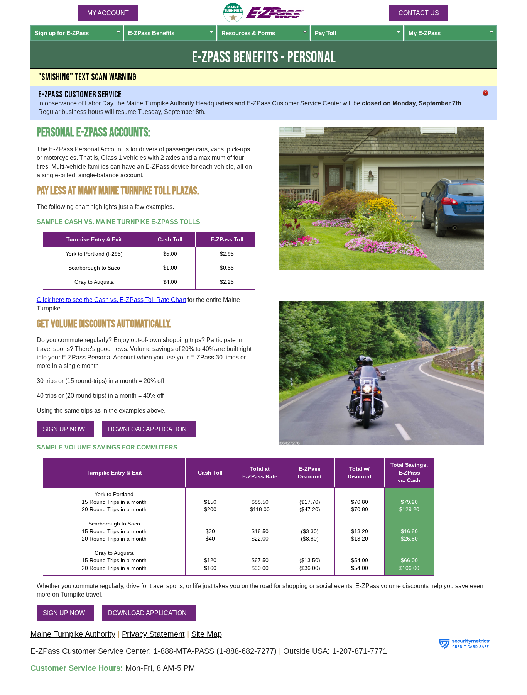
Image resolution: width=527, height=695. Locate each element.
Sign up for (62, 33)
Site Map (206, 634)
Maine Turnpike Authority (72, 634)
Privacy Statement (153, 634)
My (425, 33)
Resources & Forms (248, 33)
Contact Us (419, 13)
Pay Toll (325, 33)
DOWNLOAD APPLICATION (147, 429)
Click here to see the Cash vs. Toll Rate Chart (111, 300)
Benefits (151, 33)
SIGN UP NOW (64, 429)
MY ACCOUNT (108, 13)
